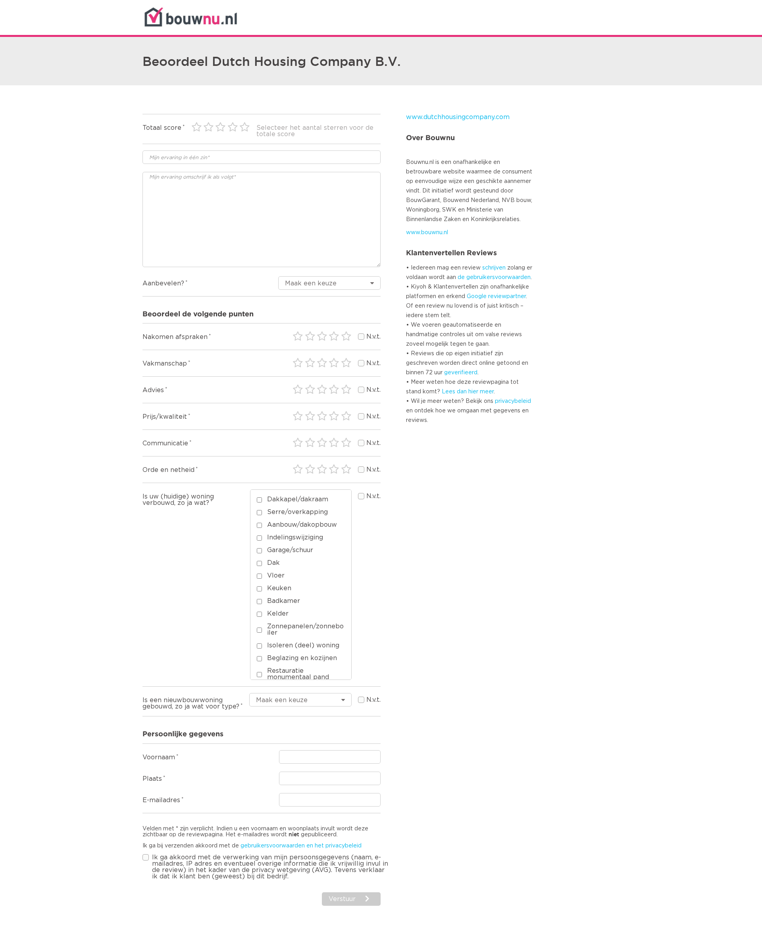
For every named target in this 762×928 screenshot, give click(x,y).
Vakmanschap (164, 363)
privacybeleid (513, 401)
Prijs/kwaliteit (164, 417)
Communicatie (165, 443)
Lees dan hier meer (468, 392)
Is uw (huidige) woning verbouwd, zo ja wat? (178, 499)
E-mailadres (161, 800)
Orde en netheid (168, 470)
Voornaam (158, 757)
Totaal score (161, 128)
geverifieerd (460, 372)
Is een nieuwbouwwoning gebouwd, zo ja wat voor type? (190, 703)
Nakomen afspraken (175, 337)
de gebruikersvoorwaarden (494, 277)
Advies (153, 390)
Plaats (152, 779)
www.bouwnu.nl (427, 232)
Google (477, 296)
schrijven (494, 268)
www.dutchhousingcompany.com (458, 117)
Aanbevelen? (163, 283)
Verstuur (342, 899)
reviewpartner (507, 296)
